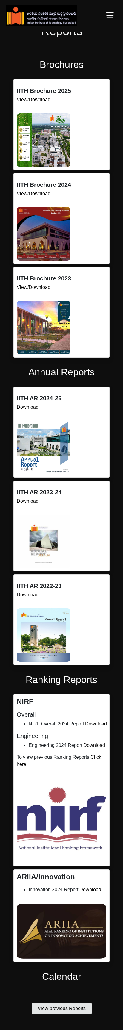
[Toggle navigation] (110, 16)
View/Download (33, 99)
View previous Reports (62, 1008)
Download (28, 407)
